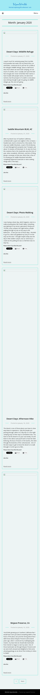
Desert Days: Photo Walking (20, 212)
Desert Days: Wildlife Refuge (20, 51)
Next (22, 681)
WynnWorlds (20, 4)
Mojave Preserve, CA (20, 623)
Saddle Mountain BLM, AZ (20, 129)
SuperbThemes (30, 692)
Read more (7, 101)
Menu (36, 13)
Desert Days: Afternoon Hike (20, 418)
